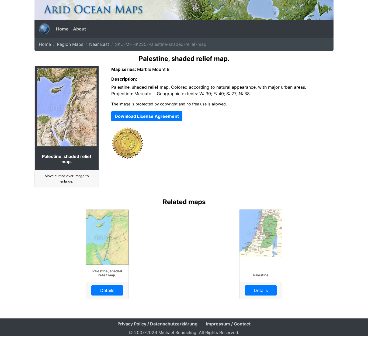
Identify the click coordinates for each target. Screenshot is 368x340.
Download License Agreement (147, 116)
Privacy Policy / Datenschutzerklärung (157, 324)
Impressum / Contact (228, 324)
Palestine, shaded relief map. (107, 273)
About (79, 29)
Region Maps (70, 44)
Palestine (261, 275)
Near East (99, 44)
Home (62, 29)
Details (107, 290)
